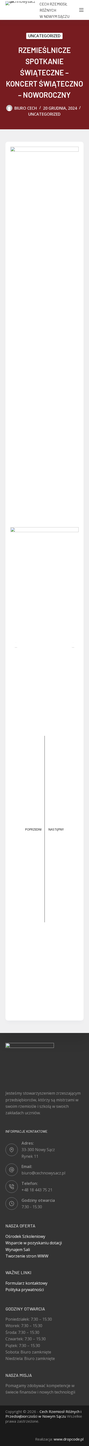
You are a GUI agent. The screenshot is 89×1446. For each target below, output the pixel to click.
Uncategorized (44, 36)
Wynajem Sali (17, 1249)
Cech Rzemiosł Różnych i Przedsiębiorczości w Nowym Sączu (43, 1414)
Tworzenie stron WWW (26, 1256)
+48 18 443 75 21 (37, 1190)
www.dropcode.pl (69, 1439)
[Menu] (81, 10)
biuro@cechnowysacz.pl (43, 1173)
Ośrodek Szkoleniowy (25, 1236)
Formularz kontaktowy (26, 1283)
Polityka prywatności (24, 1289)
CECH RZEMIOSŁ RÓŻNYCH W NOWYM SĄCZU (54, 10)
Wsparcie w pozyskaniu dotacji (33, 1243)
